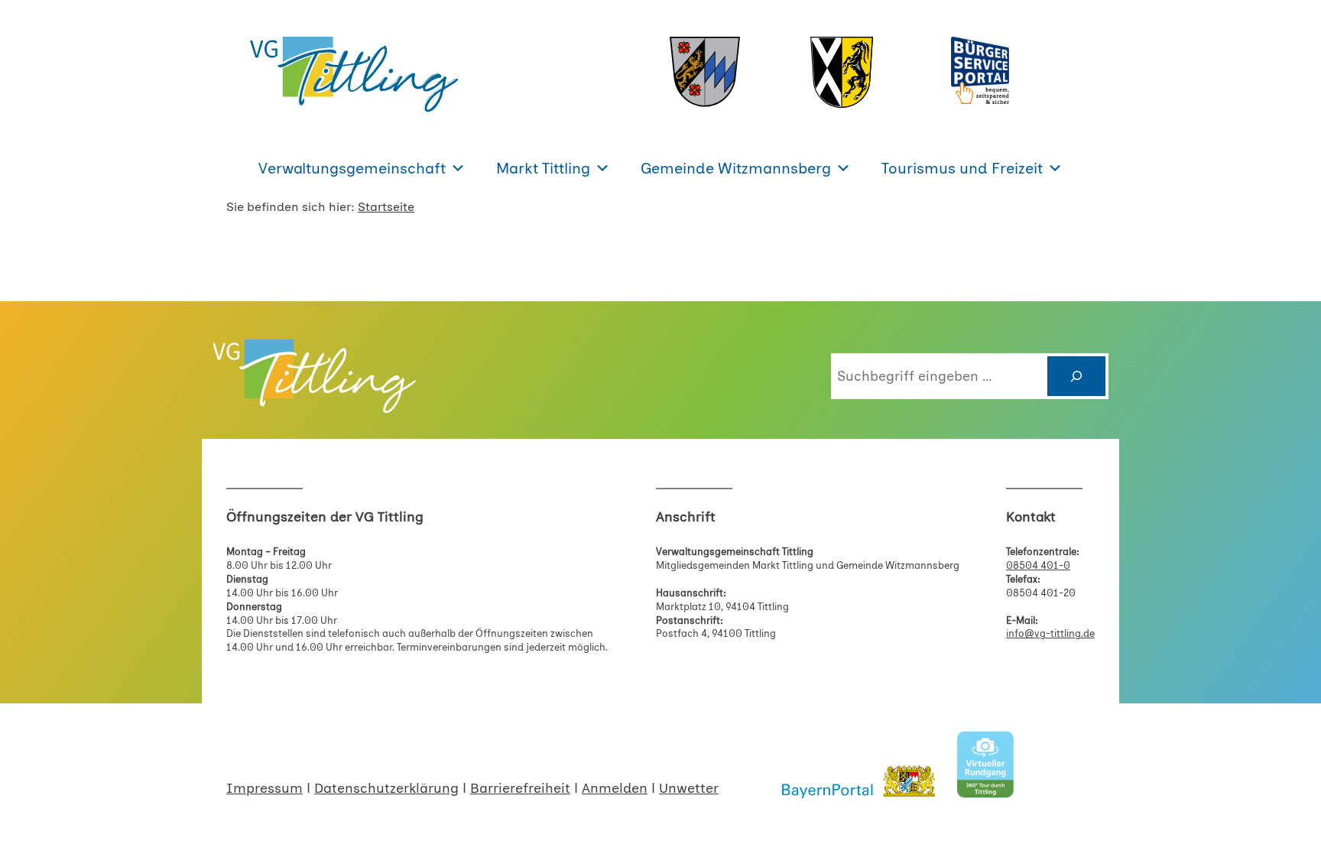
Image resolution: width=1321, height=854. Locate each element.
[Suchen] (1076, 376)
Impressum (264, 788)
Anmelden (615, 788)
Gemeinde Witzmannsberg (736, 168)
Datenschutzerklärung (386, 788)
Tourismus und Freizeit (962, 168)
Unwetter (689, 788)
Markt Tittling (543, 168)
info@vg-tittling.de (1050, 633)
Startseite (386, 207)
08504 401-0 (1038, 565)
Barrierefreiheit (520, 788)
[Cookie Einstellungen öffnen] (33, 834)
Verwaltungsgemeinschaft (352, 168)
